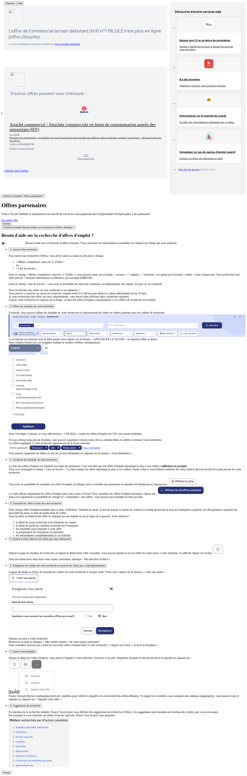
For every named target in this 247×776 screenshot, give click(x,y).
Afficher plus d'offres (16, 170)
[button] (85, 132)
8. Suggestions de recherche (25, 705)
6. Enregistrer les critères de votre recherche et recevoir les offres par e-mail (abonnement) (57, 565)
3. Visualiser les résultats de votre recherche (33, 459)
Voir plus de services (188, 169)
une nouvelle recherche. (67, 44)
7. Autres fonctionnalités (22, 651)
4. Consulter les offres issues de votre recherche (35, 503)
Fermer (6, 223)
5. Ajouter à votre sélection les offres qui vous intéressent (40, 539)
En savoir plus (9, 220)
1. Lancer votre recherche (23, 249)
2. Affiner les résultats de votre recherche (31, 306)
